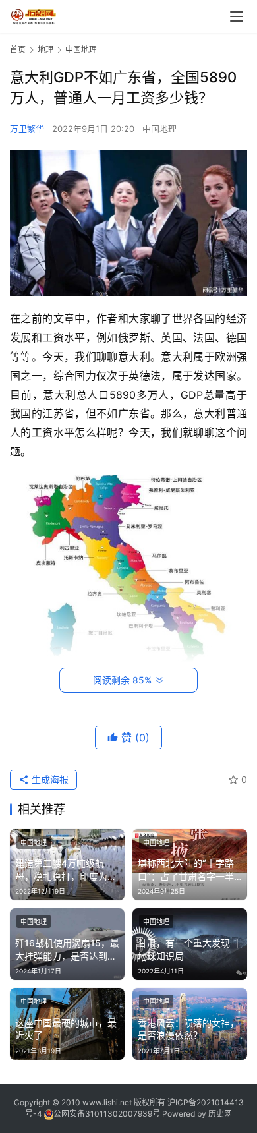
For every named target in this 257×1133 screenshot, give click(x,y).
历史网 (220, 1113)
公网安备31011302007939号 (106, 1113)
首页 (18, 50)
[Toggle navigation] (236, 16)
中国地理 (159, 128)
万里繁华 (27, 128)
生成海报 (49, 779)
